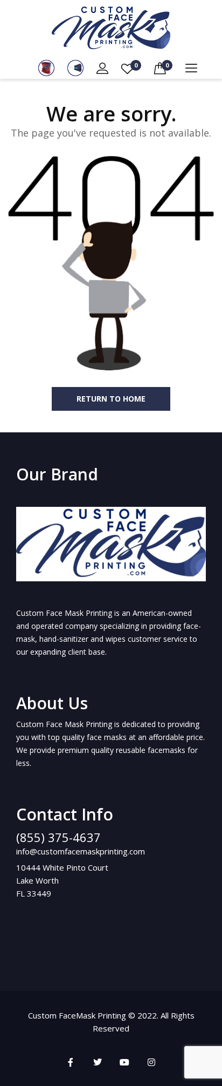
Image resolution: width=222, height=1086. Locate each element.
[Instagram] (151, 1062)
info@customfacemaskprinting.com (80, 851)
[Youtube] (124, 1062)
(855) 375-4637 (58, 837)
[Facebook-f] (70, 1062)
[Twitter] (97, 1062)
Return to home (111, 398)
